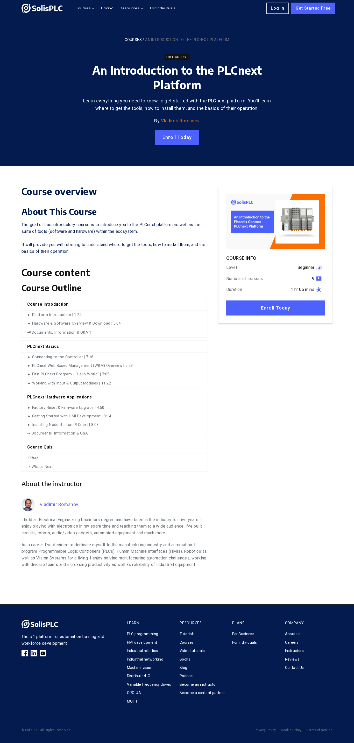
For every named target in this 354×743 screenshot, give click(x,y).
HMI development (142, 642)
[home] (42, 8)
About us (293, 634)
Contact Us (294, 667)
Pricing (107, 8)
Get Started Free (313, 8)
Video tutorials (192, 651)
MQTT (132, 701)
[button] (85, 8)
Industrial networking (145, 659)
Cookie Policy (291, 730)
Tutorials (187, 634)
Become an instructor (198, 684)
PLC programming (142, 634)
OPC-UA (134, 693)
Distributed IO (139, 676)
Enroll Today (177, 137)
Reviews (292, 659)
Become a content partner (202, 693)
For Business (243, 634)
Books (185, 659)
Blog (183, 667)
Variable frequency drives (149, 684)
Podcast (187, 676)
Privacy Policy (265, 730)
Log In (277, 8)
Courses (133, 40)
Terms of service (319, 730)
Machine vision (140, 667)
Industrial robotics (142, 651)
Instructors (294, 651)
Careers (292, 642)
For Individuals (163, 8)
